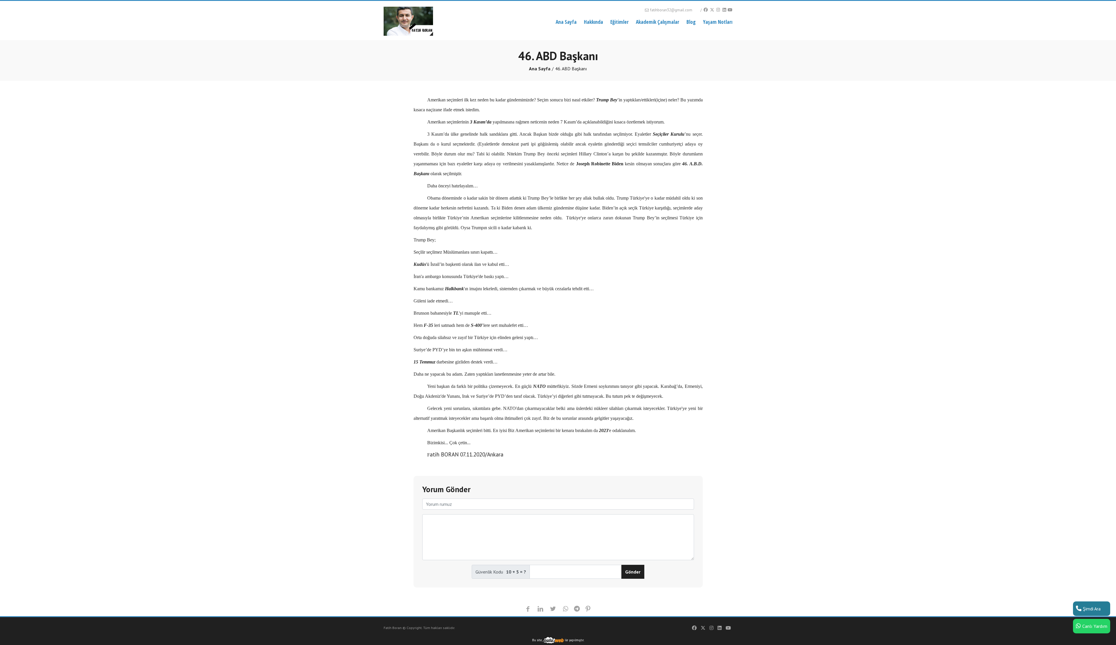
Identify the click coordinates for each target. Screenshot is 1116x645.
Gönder (633, 572)
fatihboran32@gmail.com (670, 10)
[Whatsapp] (565, 609)
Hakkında (593, 21)
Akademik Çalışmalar (657, 21)
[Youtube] (730, 9)
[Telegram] (577, 609)
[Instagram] (718, 9)
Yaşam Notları (717, 21)
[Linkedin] (724, 9)
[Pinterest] (588, 609)
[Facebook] (705, 9)
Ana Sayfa (566, 21)
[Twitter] (712, 9)
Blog (691, 21)
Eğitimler (619, 21)
